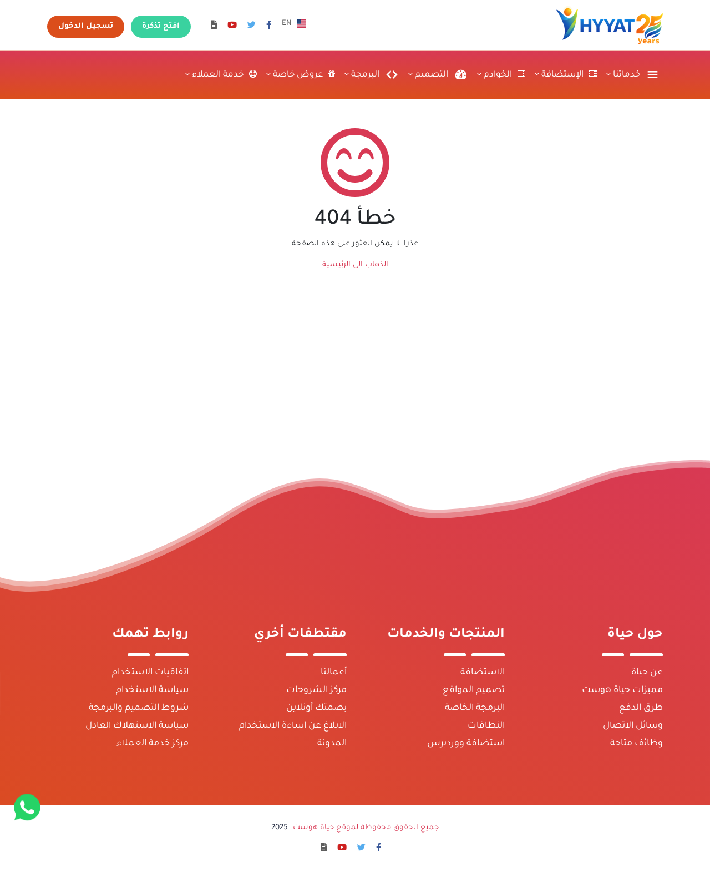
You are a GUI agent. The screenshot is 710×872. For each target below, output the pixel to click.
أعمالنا (334, 673)
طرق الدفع (641, 708)
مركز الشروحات (316, 690)
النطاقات (486, 726)
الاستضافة (482, 673)
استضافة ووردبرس (466, 744)
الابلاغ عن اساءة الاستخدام (293, 726)
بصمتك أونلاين (316, 708)
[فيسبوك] (268, 26)
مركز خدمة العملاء (152, 744)
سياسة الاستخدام (152, 690)
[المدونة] (214, 26)
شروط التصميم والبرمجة (139, 708)
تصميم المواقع (474, 690)
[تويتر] (251, 26)
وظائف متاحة (636, 744)
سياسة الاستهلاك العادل (137, 726)
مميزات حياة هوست (622, 690)
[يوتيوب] (232, 26)
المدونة (332, 744)
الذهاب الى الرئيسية (355, 265)
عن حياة (647, 673)
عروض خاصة (297, 75)
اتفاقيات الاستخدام (150, 673)
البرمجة (364, 75)
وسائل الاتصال (633, 726)
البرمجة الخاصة (475, 708)
